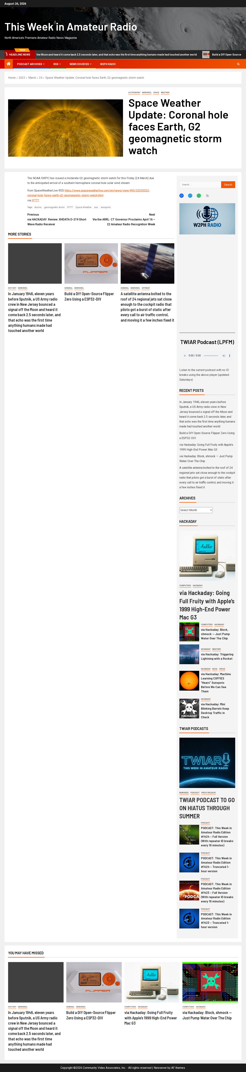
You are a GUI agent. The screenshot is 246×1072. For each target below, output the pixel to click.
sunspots (106, 207)
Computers (185, 586)
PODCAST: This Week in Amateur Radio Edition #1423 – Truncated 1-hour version (216, 920)
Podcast (195, 793)
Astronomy (134, 93)
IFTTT (35, 200)
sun (96, 207)
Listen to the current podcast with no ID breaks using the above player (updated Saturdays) (204, 374)
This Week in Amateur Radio (71, 26)
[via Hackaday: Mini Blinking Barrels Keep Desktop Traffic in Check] (189, 708)
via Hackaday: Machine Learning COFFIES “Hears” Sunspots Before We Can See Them (216, 682)
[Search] (238, 64)
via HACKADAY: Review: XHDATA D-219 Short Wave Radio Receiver (56, 219)
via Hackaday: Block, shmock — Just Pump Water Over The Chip (215, 634)
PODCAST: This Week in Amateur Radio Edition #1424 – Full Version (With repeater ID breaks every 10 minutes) (217, 836)
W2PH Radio (108, 64)
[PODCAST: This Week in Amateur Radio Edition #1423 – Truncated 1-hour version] (189, 918)
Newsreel (146, 93)
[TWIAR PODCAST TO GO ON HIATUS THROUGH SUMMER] (207, 763)
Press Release (208, 793)
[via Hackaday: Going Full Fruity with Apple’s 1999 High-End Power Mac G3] (207, 556)
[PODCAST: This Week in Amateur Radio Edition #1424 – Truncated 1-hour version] (189, 862)
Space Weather (83, 207)
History (12, 288)
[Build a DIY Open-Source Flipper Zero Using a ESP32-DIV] (91, 263)
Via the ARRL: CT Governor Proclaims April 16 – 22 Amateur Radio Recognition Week (124, 219)
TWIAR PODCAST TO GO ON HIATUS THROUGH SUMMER (207, 808)
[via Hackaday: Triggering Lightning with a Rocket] (189, 654)
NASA (214, 669)
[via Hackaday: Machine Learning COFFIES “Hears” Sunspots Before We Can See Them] (189, 681)
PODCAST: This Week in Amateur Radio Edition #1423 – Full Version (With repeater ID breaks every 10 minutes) (217, 892)
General (68, 288)
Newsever (160, 1067)
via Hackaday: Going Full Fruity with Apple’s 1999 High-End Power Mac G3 (150, 1017)
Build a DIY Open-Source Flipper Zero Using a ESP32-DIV (200, 54)
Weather (165, 93)
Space (156, 93)
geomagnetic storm (54, 207)
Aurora (37, 207)
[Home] (9, 64)
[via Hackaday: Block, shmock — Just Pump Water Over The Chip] (189, 632)
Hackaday (197, 586)
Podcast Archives (29, 64)
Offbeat (146, 288)
